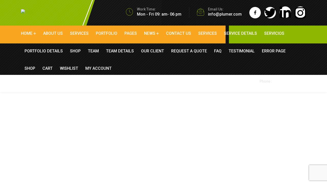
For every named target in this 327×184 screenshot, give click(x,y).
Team (93, 51)
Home (26, 33)
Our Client (152, 51)
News (149, 33)
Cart (47, 68)
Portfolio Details (44, 51)
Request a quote (189, 51)
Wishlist (69, 68)
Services (79, 33)
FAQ (217, 51)
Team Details (120, 51)
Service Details (240, 33)
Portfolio (106, 33)
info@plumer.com (225, 14)
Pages (130, 33)
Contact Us (178, 33)
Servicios (274, 33)
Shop (75, 51)
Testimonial (242, 51)
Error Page (274, 51)
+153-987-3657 (274, 86)
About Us (53, 33)
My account (98, 68)
